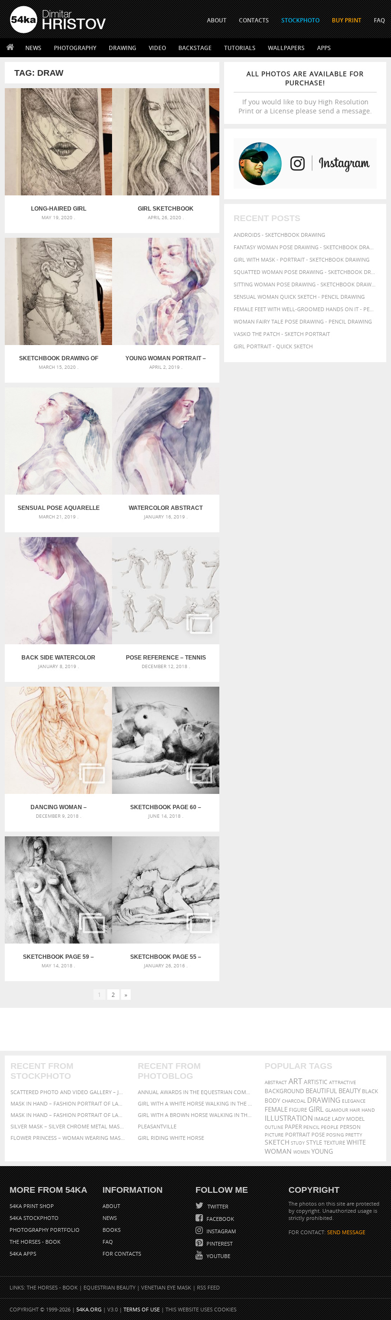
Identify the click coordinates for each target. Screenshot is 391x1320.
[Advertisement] (197, 1029)
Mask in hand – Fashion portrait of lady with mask (68, 1114)
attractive (342, 1082)
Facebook (219, 1218)
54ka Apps (23, 1253)
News (33, 48)
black (370, 1091)
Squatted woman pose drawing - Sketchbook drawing (305, 271)
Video (157, 48)
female (276, 1109)
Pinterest (219, 1243)
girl (316, 1109)
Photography (75, 48)
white (356, 1142)
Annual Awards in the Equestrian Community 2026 (196, 1092)
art (295, 1081)
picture (274, 1134)
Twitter (217, 1206)
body (272, 1100)
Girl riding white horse (171, 1137)
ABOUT (216, 20)
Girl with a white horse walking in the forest (196, 1103)
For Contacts (122, 1253)
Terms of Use (141, 1309)
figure (298, 1110)
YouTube (217, 1255)
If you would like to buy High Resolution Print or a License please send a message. (305, 92)
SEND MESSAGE (346, 1232)
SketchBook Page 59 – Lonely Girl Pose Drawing (58, 957)
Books (112, 1229)
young (322, 1151)
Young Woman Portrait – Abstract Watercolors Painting (165, 358)
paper (293, 1127)
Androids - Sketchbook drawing (279, 234)
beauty (349, 1090)
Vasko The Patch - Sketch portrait (282, 333)
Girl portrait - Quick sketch (273, 346)
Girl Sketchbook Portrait (166, 208)
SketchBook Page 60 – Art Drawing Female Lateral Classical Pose (166, 807)
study (298, 1143)
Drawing (122, 48)
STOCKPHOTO (300, 20)
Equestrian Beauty (109, 1287)
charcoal (294, 1101)
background (284, 1091)
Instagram (220, 1231)
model (355, 1118)
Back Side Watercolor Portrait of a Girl (58, 657)
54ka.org (89, 1309)
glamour (336, 1110)
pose (318, 1134)
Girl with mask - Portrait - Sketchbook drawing (302, 259)
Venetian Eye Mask (166, 1287)
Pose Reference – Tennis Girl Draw (166, 657)
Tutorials (240, 48)
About (111, 1205)
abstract (276, 1082)
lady (338, 1119)
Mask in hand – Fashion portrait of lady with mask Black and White (68, 1103)
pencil (311, 1127)
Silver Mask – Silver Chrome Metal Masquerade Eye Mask (68, 1126)
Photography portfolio (45, 1229)
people (330, 1127)
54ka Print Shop (32, 1205)
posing (335, 1135)
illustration (289, 1118)
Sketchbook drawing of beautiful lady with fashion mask (58, 358)
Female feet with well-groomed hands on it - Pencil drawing (305, 309)
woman (278, 1151)
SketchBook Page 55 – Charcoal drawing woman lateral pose (165, 957)
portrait (297, 1134)
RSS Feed (208, 1287)
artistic (316, 1082)
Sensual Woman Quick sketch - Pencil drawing (299, 296)
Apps (324, 48)
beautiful (321, 1090)
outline (274, 1127)
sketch (277, 1142)
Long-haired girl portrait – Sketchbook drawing (59, 208)
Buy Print (346, 20)
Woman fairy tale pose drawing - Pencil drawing (303, 321)
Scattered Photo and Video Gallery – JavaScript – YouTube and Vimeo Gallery (68, 1092)
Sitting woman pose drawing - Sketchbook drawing (305, 284)
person (350, 1127)
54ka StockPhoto (34, 1217)
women (301, 1152)
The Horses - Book (35, 1241)
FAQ (379, 20)
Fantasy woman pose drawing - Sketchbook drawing (305, 247)
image (322, 1119)
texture (334, 1142)
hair (355, 1110)
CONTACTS (254, 20)
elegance (354, 1101)
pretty (353, 1134)
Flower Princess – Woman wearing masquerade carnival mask (68, 1137)
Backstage (195, 48)
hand (368, 1110)
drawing (323, 1100)
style (314, 1142)
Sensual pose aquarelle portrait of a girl (59, 508)
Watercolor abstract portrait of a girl (166, 508)
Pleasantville (157, 1126)
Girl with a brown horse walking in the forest (196, 1114)
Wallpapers (286, 48)
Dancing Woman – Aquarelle (59, 807)
